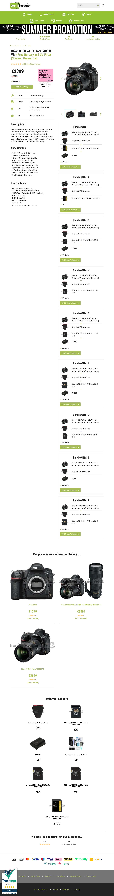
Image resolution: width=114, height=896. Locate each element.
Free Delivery (61, 876)
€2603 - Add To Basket (69, 210)
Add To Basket (21, 87)
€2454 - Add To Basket (69, 490)
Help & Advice (35, 876)
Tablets (29, 14)
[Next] (100, 78)
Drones (59, 21)
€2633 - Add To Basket (69, 167)
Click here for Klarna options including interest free (45, 84)
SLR (24, 46)
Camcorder (39, 21)
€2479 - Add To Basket (69, 447)
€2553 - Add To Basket (69, 260)
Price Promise (91, 876)
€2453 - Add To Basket (69, 534)
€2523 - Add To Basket (69, 303)
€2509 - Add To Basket (69, 353)
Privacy (55, 889)
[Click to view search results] (98, 5)
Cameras (70, 14)
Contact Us (22, 876)
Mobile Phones (48, 14)
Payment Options (75, 876)
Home (12, 46)
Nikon (29, 46)
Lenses (89, 14)
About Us (66, 889)
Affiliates (77, 889)
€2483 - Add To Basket (69, 404)
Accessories (79, 21)
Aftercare (48, 876)
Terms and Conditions (41, 889)
